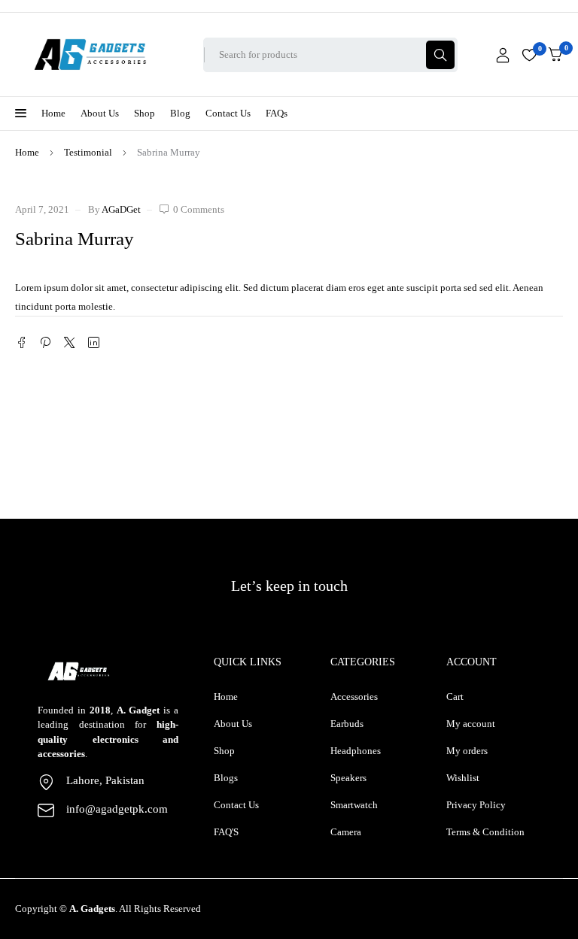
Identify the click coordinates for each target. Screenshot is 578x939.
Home (27, 152)
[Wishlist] (529, 54)
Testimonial (88, 152)
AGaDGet (121, 209)
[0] (555, 54)
